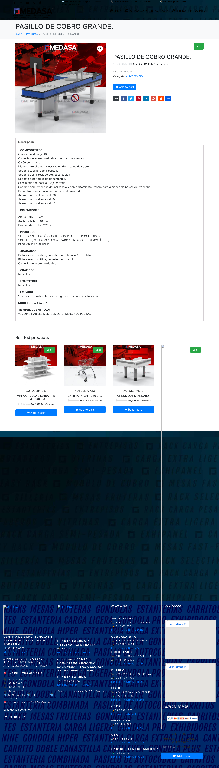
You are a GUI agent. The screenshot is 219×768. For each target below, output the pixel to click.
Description (26, 142)
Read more (135, 409)
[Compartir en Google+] (153, 98)
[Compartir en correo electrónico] (116, 98)
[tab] (26, 141)
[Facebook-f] (14, 2)
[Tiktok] (40, 2)
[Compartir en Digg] (168, 98)
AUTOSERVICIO (134, 76)
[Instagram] (21, 2)
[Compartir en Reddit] (161, 98)
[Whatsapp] (33, 2)
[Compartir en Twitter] (131, 98)
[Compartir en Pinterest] (138, 98)
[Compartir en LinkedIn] (146, 98)
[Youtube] (27, 2)
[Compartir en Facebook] (124, 98)
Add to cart (126, 87)
